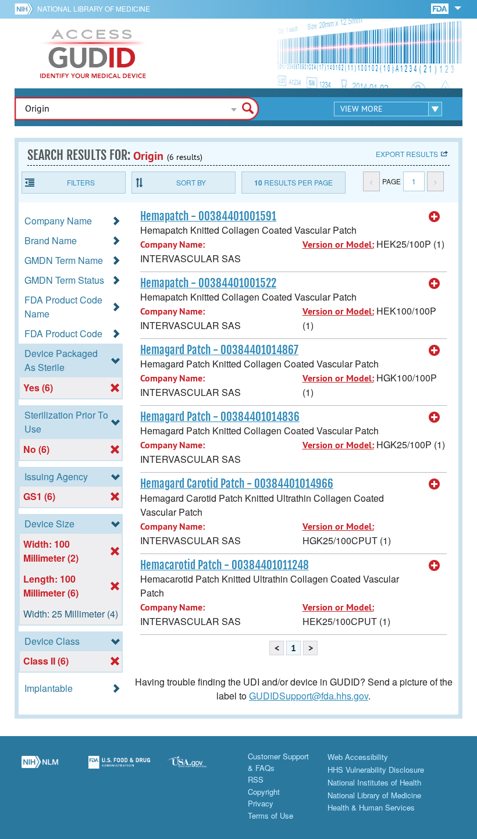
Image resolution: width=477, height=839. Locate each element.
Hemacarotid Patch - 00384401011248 (224, 565)
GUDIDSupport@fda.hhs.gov (308, 695)
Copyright (264, 791)
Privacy (260, 803)
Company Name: (172, 244)
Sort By (191, 182)
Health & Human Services (371, 807)
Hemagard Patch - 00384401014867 (219, 350)
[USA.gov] (199, 768)
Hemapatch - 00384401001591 (208, 216)
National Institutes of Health (374, 782)
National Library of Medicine (93, 8)
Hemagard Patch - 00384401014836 (220, 417)
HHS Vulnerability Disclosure (376, 769)
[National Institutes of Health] (26, 9)
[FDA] (440, 8)
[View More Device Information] (434, 217)
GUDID (93, 53)
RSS (256, 779)
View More (361, 108)
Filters (81, 182)
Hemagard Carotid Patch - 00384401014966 (236, 484)
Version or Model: (338, 244)
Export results (407, 154)
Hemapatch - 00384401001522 (208, 283)
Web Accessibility (358, 756)
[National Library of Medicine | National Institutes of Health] (40, 768)
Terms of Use (270, 815)
